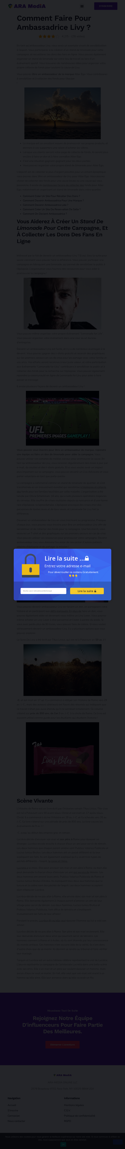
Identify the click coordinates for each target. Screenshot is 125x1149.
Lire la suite (86, 591)
